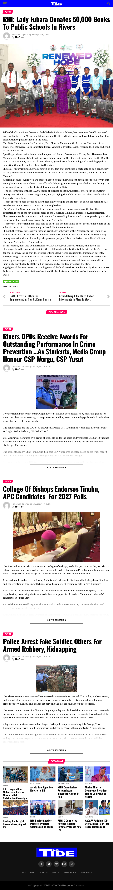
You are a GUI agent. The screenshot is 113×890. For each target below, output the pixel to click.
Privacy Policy (70, 872)
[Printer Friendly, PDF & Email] (11, 281)
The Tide (19, 37)
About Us (56, 872)
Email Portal (87, 872)
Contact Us (43, 872)
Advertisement (27, 872)
